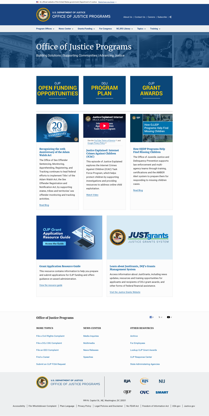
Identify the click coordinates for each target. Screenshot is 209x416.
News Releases (90, 350)
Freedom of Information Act (155, 406)
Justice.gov (189, 406)
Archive (134, 336)
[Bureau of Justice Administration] (127, 383)
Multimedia (89, 343)
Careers (151, 17)
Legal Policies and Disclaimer (109, 406)
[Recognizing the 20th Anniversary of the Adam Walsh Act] (57, 128)
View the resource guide (50, 285)
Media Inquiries (91, 336)
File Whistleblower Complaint (42, 406)
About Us (127, 17)
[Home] (81, 15)
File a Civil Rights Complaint (50, 336)
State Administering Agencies (145, 364)
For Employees (137, 343)
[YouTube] (170, 319)
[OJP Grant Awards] (151, 90)
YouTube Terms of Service (104, 140)
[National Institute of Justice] (162, 383)
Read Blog (44, 205)
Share (172, 19)
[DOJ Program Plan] (104, 90)
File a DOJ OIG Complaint (49, 343)
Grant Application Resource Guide (59, 266)
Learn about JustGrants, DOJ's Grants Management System (132, 268)
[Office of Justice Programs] (43, 15)
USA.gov (176, 406)
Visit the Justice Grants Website (125, 292)
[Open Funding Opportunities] (57, 90)
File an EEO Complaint (47, 350)
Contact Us (140, 17)
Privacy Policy (84, 406)
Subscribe (162, 17)
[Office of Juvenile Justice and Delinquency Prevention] (127, 394)
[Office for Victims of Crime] (144, 394)
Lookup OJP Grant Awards (143, 350)
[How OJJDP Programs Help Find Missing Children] (151, 128)
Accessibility (19, 406)
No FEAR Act (132, 406)
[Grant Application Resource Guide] (69, 237)
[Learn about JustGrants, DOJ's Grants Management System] (140, 237)
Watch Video (92, 195)
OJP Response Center (141, 357)
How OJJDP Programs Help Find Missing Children (149, 150)
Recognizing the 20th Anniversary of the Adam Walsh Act (54, 152)
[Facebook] (153, 319)
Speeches (88, 357)
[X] (161, 319)
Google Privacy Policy (96, 143)
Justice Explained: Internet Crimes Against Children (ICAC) (102, 153)
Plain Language (67, 406)
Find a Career (42, 357)
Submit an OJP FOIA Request (51, 364)
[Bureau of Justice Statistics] (144, 385)
